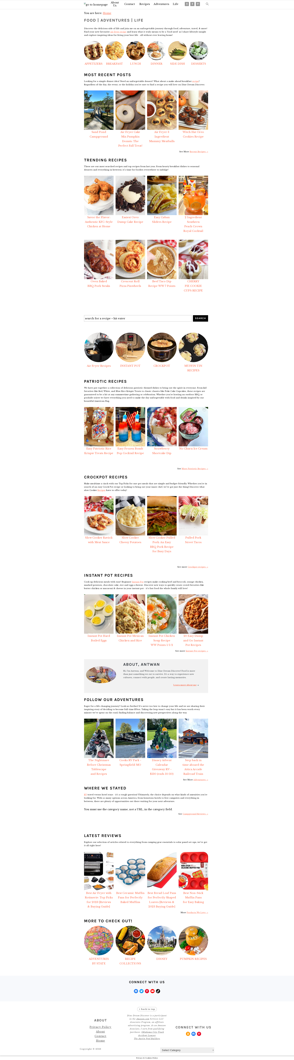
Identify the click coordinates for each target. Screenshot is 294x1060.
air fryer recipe (118, 32)
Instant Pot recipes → (197, 651)
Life (175, 4)
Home (100, 1040)
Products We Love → (197, 912)
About (100, 1031)
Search (200, 318)
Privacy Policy (100, 1027)
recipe (195, 81)
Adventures (161, 4)
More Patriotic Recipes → (195, 469)
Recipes (144, 4)
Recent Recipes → (199, 151)
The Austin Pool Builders (147, 1039)
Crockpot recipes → (198, 567)
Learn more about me (185, 685)
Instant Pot (138, 582)
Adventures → (200, 780)
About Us (115, 4)
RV (85, 794)
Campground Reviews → (195, 814)
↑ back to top (147, 1009)
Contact (129, 4)
